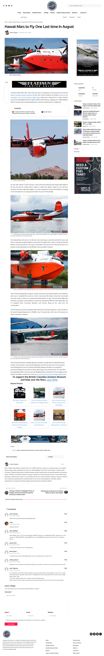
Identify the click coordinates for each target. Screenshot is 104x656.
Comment (8, 592)
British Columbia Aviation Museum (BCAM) (24, 95)
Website (50, 612)
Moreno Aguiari (14, 32)
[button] (6, 93)
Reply (65, 513)
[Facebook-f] (4, 5)
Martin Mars (47, 450)
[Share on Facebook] (6, 86)
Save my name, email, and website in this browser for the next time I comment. (26, 620)
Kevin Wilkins (86, 119)
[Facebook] (65, 464)
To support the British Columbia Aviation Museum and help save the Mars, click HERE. (23, 112)
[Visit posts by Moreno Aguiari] (7, 32)
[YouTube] (67, 464)
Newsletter (72, 17)
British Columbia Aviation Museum (25, 450)
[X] (94, 88)
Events (79, 17)
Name (7, 612)
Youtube (65, 17)
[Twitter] (6, 5)
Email (28, 612)
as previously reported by (51, 374)
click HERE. (52, 379)
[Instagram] (12, 5)
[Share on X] (6, 89)
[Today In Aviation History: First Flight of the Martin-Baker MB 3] (78, 106)
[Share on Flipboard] (59, 456)
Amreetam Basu (86, 137)
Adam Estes (85, 126)
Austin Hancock (86, 108)
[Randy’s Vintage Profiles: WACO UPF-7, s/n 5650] (78, 124)
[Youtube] (9, 5)
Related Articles (47, 111)
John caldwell (14, 531)
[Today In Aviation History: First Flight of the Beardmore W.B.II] (78, 142)
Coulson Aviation (39, 450)
